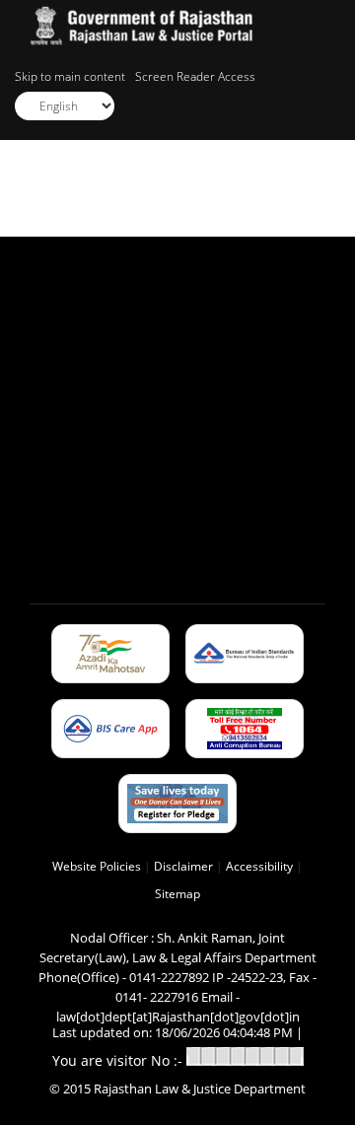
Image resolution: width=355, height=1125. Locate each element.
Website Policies (96, 866)
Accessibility (259, 866)
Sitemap (177, 893)
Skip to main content (70, 76)
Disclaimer (183, 866)
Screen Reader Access (195, 76)
